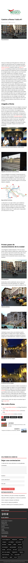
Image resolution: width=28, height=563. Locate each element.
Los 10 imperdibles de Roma (9, 407)
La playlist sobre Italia (8, 414)
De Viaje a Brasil (4, 525)
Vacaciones (17, 554)
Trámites (21, 552)
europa (6, 417)
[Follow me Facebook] (2, 514)
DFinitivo (3, 526)
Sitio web (3, 483)
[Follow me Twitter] (7, 514)
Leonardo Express (18, 116)
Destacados (18, 542)
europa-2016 (6, 401)
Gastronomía (13, 547)
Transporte (14, 552)
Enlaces (20, 544)
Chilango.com (4, 523)
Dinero (9, 544)
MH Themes (22, 561)
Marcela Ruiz (12, 22)
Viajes (11, 557)
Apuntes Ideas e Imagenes (6, 520)
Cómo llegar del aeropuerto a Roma (11, 410)
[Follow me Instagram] (5, 514)
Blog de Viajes (4, 522)
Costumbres (11, 542)
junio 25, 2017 (5, 22)
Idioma (3, 549)
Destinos (4, 544)
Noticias (9, 549)
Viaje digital (5, 557)
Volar (15, 557)
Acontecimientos (6, 539)
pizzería (3, 390)
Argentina (14, 539)
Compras (21, 539)
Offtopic (15, 549)
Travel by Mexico (4, 533)
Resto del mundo (6, 552)
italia (20, 417)
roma (3, 419)
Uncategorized (5, 554)
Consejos (4, 542)
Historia (20, 547)
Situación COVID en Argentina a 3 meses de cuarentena (13, 497)
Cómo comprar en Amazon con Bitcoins (10, 500)
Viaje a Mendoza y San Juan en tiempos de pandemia (13, 495)
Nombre (3, 475)
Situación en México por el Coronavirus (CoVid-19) (12, 504)
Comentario (4, 465)
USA (12, 554)
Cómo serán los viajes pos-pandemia (9, 502)
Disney (14, 544)
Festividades (5, 547)
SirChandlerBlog (4, 532)
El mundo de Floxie (5, 527)
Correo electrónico (5, 479)
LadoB (2, 529)
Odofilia (3, 530)
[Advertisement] (14, 51)
